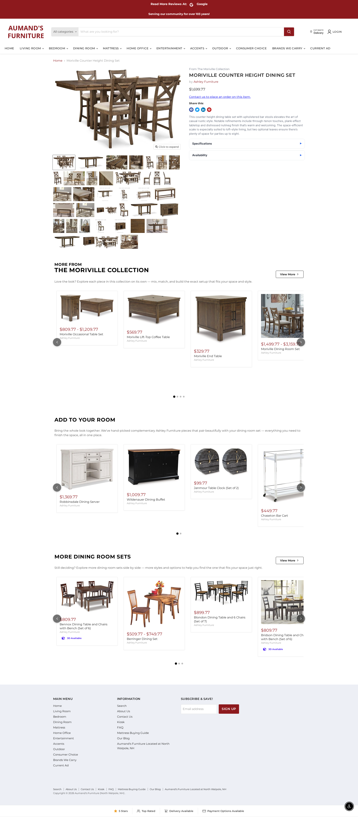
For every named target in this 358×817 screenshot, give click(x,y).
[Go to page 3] (180, 396)
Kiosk (121, 722)
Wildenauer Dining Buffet (146, 499)
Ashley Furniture (206, 81)
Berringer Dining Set (142, 639)
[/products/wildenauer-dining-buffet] (154, 468)
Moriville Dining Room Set (280, 349)
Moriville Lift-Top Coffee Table (148, 337)
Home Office (138, 48)
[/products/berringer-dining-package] (154, 604)
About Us (123, 711)
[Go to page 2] (177, 396)
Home (9, 48)
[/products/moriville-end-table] (221, 319)
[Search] (289, 31)
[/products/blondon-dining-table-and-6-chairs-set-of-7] (221, 593)
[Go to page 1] (174, 396)
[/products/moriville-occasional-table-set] (87, 308)
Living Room (31, 48)
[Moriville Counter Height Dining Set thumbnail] (64, 162)
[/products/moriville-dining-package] (288, 316)
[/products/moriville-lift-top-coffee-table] (154, 310)
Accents (197, 48)
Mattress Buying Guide (133, 733)
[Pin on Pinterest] (209, 109)
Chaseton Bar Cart (274, 515)
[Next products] (301, 342)
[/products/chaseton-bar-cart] (288, 476)
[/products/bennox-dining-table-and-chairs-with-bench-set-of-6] (87, 596)
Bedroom (57, 48)
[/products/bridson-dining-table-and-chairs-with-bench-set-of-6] (288, 602)
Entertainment (169, 48)
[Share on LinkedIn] (203, 109)
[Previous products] (57, 342)
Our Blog (123, 738)
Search (122, 706)
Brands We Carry (287, 48)
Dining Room (84, 48)
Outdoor (220, 48)
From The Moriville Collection (209, 69)
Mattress (111, 48)
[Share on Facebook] (191, 109)
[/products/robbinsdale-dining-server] (87, 469)
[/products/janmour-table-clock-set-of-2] (221, 462)
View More (287, 274)
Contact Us (124, 716)
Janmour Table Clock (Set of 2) (216, 488)
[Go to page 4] (184, 396)
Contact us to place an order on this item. (220, 97)
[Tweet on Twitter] (197, 109)
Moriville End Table (208, 356)
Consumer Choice (251, 48)
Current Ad (320, 48)
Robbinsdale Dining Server (80, 502)
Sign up (229, 709)
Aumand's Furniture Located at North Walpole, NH (195, 789)
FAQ (120, 727)
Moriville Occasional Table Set (81, 334)
